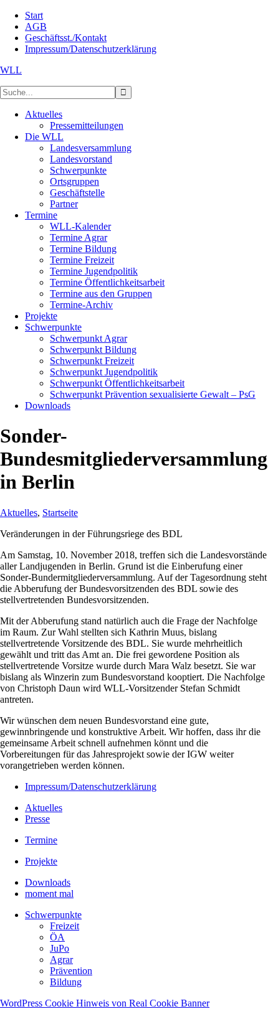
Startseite (60, 512)
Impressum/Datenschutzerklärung (90, 786)
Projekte (41, 861)
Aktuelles (18, 512)
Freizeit (64, 926)
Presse (37, 819)
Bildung (66, 982)
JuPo (59, 948)
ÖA (57, 937)
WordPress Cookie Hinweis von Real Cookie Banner (104, 1003)
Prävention (71, 970)
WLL (11, 70)
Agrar (61, 959)
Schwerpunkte (53, 914)
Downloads (47, 882)
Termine (41, 840)
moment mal (49, 893)
